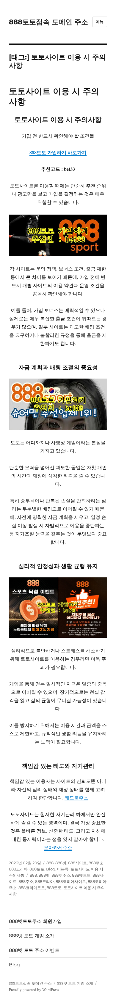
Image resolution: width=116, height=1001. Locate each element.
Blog (50, 869)
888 (50, 862)
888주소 (96, 862)
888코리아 (18, 869)
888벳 (60, 862)
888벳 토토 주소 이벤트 (34, 950)
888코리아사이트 (71, 881)
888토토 (36, 869)
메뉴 (100, 21)
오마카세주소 (58, 847)
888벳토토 (81, 875)
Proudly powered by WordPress (34, 989)
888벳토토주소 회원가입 (35, 921)
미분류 (63, 869)
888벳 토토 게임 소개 (32, 936)
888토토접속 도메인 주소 (48, 22)
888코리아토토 (31, 887)
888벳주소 (60, 875)
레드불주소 (76, 797)
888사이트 (77, 862)
